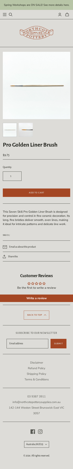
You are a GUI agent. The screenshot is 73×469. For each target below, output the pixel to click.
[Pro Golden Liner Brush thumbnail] (10, 130)
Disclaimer (36, 362)
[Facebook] (33, 431)
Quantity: (7, 167)
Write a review (36, 298)
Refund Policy (36, 368)
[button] (36, 315)
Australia (34, 444)
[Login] (60, 15)
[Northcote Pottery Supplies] (36, 32)
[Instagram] (40, 431)
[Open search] (11, 14)
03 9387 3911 (36, 396)
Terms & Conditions (37, 379)
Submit (58, 343)
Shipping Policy (36, 374)
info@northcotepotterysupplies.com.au (36, 402)
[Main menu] (5, 14)
